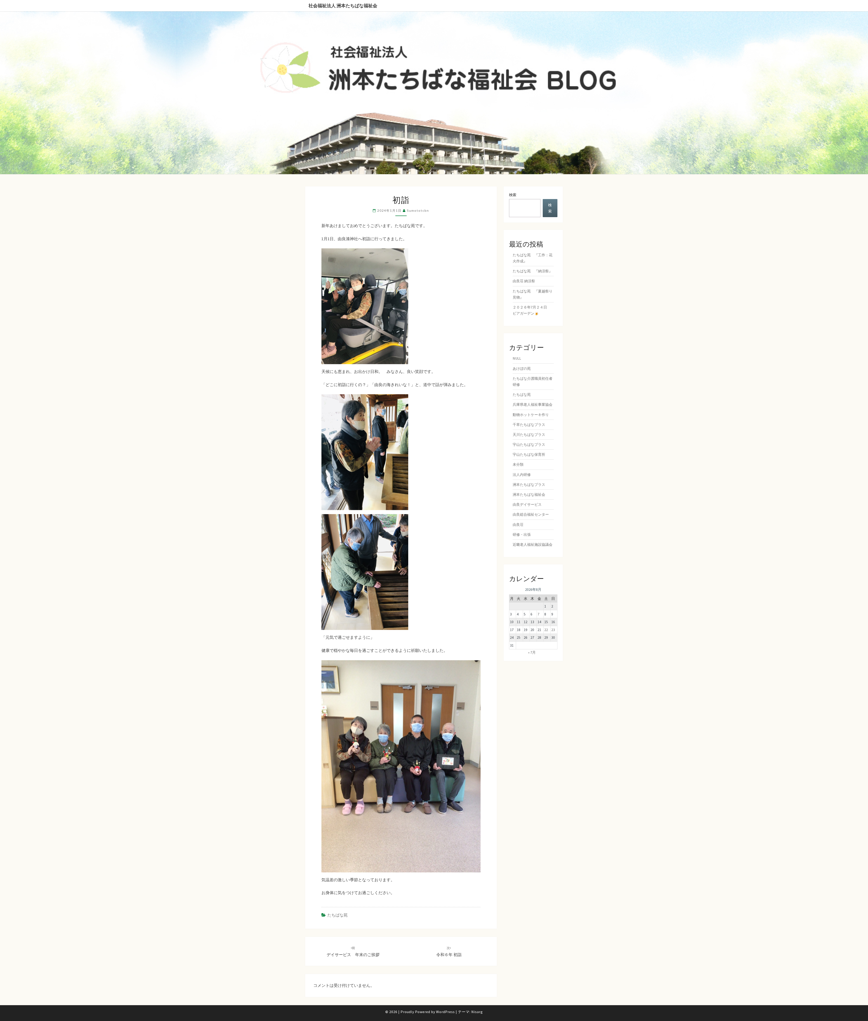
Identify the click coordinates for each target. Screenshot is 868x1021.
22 (546, 629)
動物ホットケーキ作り (531, 414)
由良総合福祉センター (531, 514)
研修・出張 (522, 534)
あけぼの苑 (522, 368)
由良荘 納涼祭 (524, 281)
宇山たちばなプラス (529, 444)
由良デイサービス (527, 504)
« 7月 (532, 652)
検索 (512, 194)
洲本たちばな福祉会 (529, 494)
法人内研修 (522, 474)
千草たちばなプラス (529, 424)
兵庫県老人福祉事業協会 (532, 404)
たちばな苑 (337, 915)
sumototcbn (418, 210)
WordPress (445, 1011)
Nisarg (477, 1011)
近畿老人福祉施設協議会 (532, 544)
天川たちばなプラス (529, 434)
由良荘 (518, 524)
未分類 (518, 464)
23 (553, 629)
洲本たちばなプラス (529, 484)
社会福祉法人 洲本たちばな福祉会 (343, 5)
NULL (517, 358)
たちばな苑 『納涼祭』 (532, 271)
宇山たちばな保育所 (529, 454)
